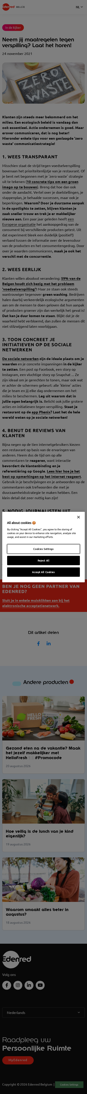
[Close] (78, 517)
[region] (43, 547)
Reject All (44, 560)
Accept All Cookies (43, 571)
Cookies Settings (43, 548)
